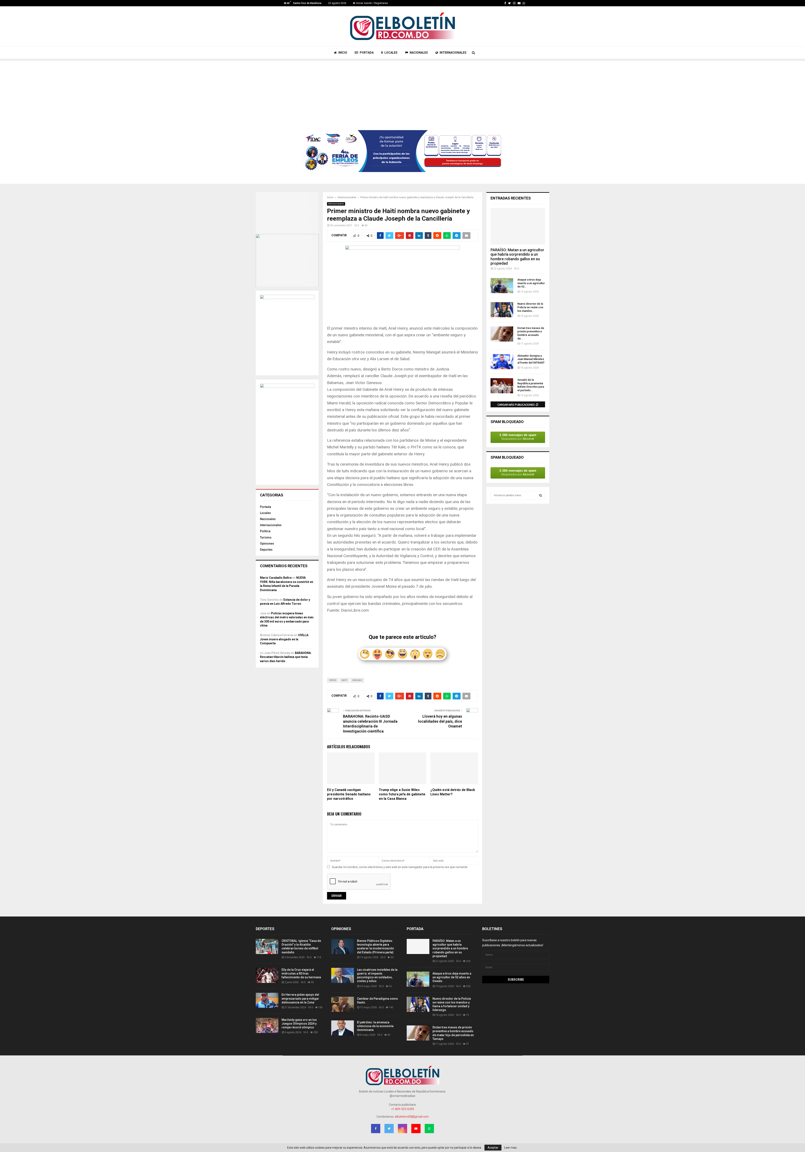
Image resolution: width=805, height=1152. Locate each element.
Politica (265, 531)
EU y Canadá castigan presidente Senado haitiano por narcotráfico (349, 794)
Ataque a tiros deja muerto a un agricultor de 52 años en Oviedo (451, 977)
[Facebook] (505, 3)
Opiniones (267, 543)
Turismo (265, 537)
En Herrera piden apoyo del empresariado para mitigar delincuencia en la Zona (300, 998)
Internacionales (336, 204)
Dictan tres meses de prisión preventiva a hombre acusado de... (530, 333)
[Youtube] (519, 3)
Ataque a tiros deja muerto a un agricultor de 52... (531, 283)
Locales (265, 513)
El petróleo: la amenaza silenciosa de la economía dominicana (375, 1026)
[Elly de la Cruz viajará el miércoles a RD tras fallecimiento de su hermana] (267, 975)
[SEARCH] (540, 495)
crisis (332, 680)
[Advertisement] (402, 90)
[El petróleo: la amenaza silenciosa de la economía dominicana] (342, 1028)
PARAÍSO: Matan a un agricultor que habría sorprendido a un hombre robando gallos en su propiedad (517, 257)
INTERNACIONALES (452, 52)
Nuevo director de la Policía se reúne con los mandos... (530, 307)
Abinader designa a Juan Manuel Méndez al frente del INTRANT (531, 359)
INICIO (342, 52)
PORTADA (366, 52)
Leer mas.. (511, 1147)
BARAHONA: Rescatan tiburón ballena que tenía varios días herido (286, 657)
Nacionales (268, 519)
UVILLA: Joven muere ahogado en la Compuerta (284, 639)
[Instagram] (514, 3)
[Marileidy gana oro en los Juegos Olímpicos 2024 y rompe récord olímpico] (267, 1025)
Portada (265, 507)
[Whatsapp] (524, 3)
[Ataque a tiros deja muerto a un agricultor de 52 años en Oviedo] (502, 285)
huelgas (357, 680)
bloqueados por (517, 436)
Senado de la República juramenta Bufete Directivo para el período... (530, 385)
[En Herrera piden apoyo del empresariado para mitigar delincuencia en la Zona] (267, 1000)
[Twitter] (509, 3)
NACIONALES (418, 52)
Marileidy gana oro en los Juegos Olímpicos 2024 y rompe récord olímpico (299, 1023)
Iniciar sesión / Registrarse (372, 3)
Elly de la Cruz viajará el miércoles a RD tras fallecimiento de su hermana (301, 973)
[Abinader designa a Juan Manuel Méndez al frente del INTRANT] (502, 361)
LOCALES (390, 52)
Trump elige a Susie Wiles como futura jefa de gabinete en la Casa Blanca (402, 794)
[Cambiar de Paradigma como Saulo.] (342, 1004)
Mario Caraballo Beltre (276, 577)
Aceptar (493, 1147)
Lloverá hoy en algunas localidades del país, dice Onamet (440, 721)
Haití (344, 680)
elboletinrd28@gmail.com (412, 1116)
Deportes (266, 549)
